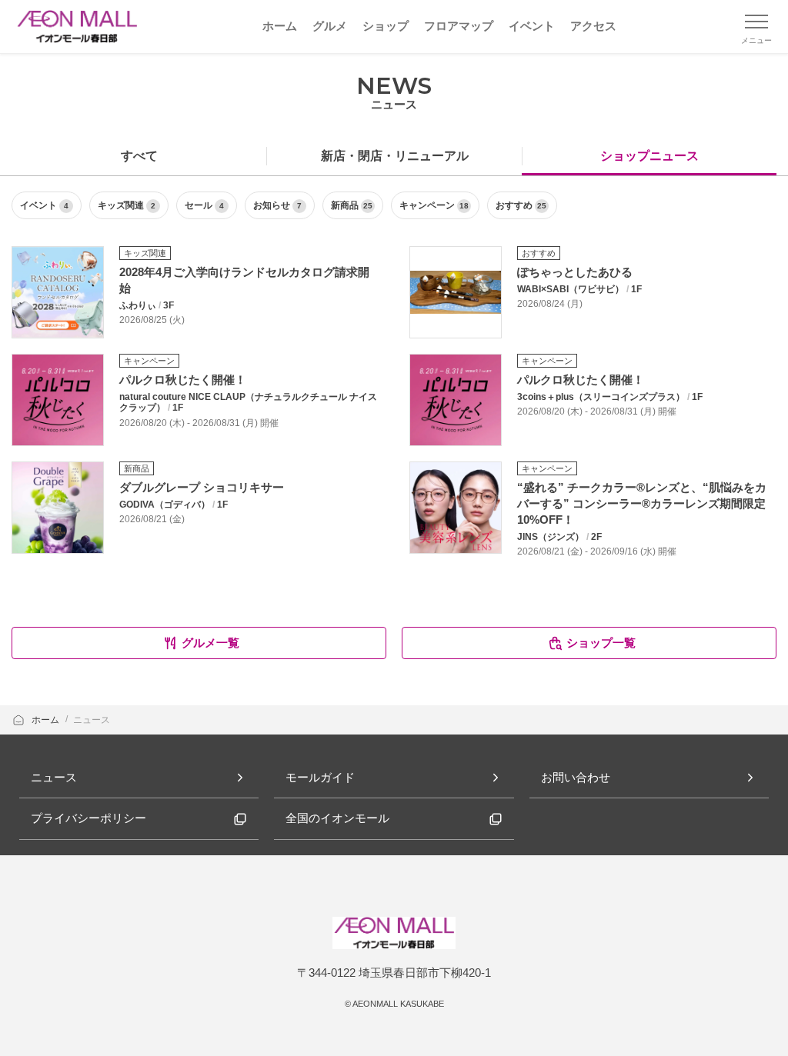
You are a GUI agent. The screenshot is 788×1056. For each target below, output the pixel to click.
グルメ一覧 (210, 642)
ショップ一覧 (601, 642)
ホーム (47, 720)
